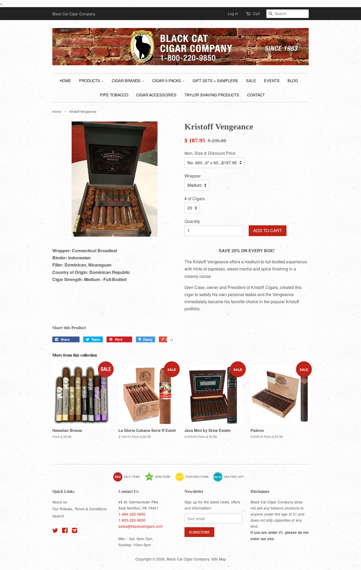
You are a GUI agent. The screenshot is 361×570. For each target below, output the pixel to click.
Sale (251, 80)
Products (90, 80)
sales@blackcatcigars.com (140, 526)
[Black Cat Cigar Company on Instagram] (74, 531)
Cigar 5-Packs (167, 80)
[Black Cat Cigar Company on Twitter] (55, 531)
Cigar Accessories (156, 94)
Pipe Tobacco (114, 94)
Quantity (192, 221)
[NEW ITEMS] (159, 480)
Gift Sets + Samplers (215, 80)
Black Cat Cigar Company (188, 559)
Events (272, 80)
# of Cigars (194, 198)
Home (65, 80)
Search (58, 515)
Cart (256, 13)
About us (59, 501)
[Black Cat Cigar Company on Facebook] (65, 531)
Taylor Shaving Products (211, 94)
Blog (293, 80)
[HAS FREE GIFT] (230, 480)
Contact (256, 94)
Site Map (218, 559)
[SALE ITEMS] (128, 480)
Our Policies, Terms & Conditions (79, 508)
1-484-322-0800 (132, 514)
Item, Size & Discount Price (209, 153)
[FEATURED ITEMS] (193, 480)
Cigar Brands (127, 80)
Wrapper (192, 176)
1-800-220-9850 (132, 520)
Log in (233, 13)
